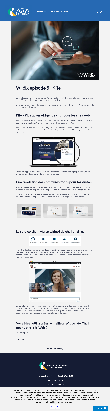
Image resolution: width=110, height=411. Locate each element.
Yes (52, 406)
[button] (96, 11)
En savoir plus (22, 333)
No (58, 406)
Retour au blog (56, 348)
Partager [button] (21, 339)
